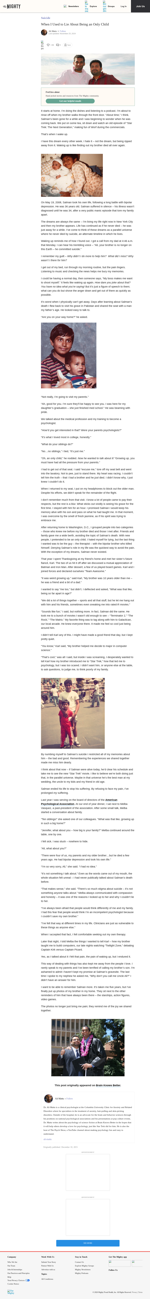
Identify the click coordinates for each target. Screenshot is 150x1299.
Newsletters (73, 6)
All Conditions (47, 1279)
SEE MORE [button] (87, 1243)
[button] (63, 31)
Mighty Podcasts (81, 1273)
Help (9, 1277)
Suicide (45, 17)
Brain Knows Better (108, 1085)
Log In (124, 6)
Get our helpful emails (70, 101)
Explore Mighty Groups (84, 1266)
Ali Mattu (53, 31)
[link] (12, 6)
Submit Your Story (48, 1262)
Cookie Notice (13, 1284)
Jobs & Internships (14, 1269)
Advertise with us (48, 1269)
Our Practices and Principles (18, 1273)
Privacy (134, 1292)
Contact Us (79, 1262)
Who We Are (12, 1262)
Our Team (11, 1266)
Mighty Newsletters (83, 1269)
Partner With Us (47, 1266)
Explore (93, 6)
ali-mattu (48, 1139)
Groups (111, 6)
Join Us (140, 6)
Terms (140, 1292)
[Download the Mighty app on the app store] (120, 1263)
